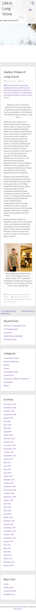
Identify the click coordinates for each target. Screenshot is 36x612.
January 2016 (9, 524)
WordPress (18, 607)
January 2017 (9, 483)
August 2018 (8, 418)
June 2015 (7, 548)
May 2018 (7, 428)
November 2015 (10, 531)
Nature (6, 386)
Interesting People (11, 372)
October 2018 (9, 411)
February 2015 (9, 562)
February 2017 (9, 480)
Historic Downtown (13, 294)
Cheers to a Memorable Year (15, 326)
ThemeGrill (18, 609)
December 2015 (10, 528)
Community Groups (11, 358)
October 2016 (9, 493)
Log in (6, 584)
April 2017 (7, 473)
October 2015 (9, 535)
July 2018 (7, 421)
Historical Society (10, 302)
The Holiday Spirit (11, 329)
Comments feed (10, 591)
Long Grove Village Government (16, 379)
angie (22, 81)
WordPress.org (9, 594)
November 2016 (10, 490)
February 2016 (9, 521)
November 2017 (10, 449)
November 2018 (10, 408)
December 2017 (10, 445)
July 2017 (7, 462)
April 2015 (7, 555)
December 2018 (10, 404)
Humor (6, 368)
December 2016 (10, 487)
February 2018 (9, 438)
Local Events (9, 375)
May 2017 (7, 469)
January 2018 (9, 442)
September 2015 (10, 538)
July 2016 (7, 504)
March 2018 (8, 435)
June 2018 (7, 425)
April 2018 (8, 432)
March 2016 (8, 517)
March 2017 (8, 476)
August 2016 (8, 500)
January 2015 (9, 565)
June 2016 (7, 507)
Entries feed (8, 587)
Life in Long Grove (7, 8)
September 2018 (10, 414)
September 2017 (10, 456)
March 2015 (8, 559)
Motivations (8, 382)
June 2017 (7, 466)
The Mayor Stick (10, 339)
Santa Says (8, 333)
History (23, 294)
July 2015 (7, 545)
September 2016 (10, 497)
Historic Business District (23, 299)
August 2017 (8, 459)
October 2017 (9, 452)
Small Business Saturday (13, 336)
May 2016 (7, 511)
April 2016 (8, 514)
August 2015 (8, 541)
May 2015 (7, 552)
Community (17, 297)
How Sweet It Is (28, 311)
